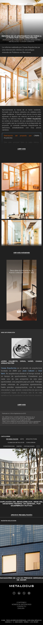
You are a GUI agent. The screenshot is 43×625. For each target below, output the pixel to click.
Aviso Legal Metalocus (34, 620)
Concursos (30, 442)
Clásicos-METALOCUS (16, 442)
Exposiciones (29, 446)
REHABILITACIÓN (12, 439)
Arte (22, 439)
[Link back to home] (21, 587)
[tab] (12, 439)
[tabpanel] (21, 482)
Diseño (19, 446)
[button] (3, 482)
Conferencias (8, 446)
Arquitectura (31, 439)
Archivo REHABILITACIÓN (21, 515)
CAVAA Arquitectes (33, 119)
